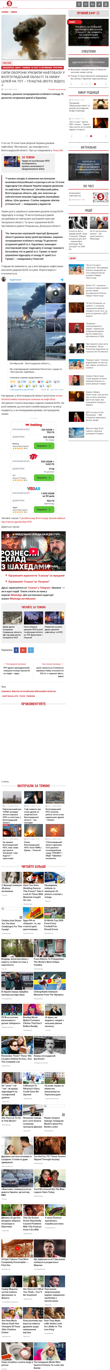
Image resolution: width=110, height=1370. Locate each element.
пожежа (30, 696)
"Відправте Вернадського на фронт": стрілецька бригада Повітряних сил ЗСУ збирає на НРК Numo (78, 128)
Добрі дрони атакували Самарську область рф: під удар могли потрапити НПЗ (12, 632)
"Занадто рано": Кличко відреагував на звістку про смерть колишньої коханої (97, 364)
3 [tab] (91, 84)
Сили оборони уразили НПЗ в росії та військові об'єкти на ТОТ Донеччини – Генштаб (33, 632)
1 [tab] (82, 84)
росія (22, 696)
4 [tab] (95, 84)
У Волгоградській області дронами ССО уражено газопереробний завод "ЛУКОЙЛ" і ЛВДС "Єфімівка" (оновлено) (54, 850)
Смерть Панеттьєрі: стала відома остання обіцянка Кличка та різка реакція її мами (96, 380)
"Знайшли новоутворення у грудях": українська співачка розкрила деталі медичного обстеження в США (95, 330)
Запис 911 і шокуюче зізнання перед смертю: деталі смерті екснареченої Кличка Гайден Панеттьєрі (97, 290)
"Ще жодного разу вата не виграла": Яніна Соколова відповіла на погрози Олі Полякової (97, 348)
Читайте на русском (57, 88)
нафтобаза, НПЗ (10, 696)
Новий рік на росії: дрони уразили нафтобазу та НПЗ (54, 629)
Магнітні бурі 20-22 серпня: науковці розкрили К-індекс (95, 431)
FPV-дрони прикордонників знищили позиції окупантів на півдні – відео (16, 671)
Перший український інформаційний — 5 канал (9, 4)
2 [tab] (86, 84)
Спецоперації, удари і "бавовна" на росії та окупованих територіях (32, 67)
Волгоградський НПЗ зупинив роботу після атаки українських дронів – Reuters (55, 814)
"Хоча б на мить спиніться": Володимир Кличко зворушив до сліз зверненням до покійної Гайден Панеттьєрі (97, 271)
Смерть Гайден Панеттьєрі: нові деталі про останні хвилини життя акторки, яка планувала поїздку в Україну (97, 398)
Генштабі (57, 150)
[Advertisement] (33, 466)
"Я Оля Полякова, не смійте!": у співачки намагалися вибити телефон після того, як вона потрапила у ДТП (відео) (96, 309)
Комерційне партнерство (75, 194)
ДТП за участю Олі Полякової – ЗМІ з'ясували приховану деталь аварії (96, 416)
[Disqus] (33, 745)
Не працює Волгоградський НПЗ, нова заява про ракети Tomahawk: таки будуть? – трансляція (10, 850)
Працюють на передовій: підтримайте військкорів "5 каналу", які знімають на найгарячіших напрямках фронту (80, 111)
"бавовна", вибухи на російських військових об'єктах (28, 691)
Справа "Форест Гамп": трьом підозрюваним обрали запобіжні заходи (86, 72)
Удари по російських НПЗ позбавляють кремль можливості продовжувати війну (36, 164)
